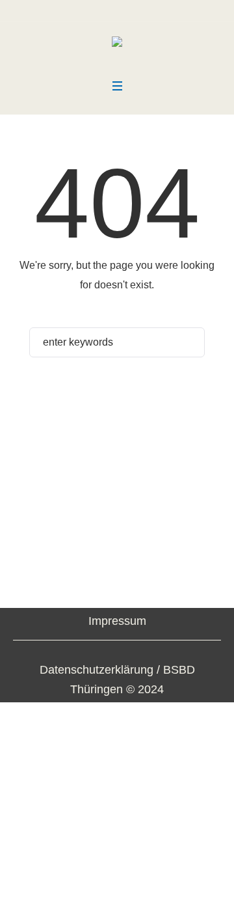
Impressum (117, 620)
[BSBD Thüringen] (117, 46)
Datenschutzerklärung (96, 669)
